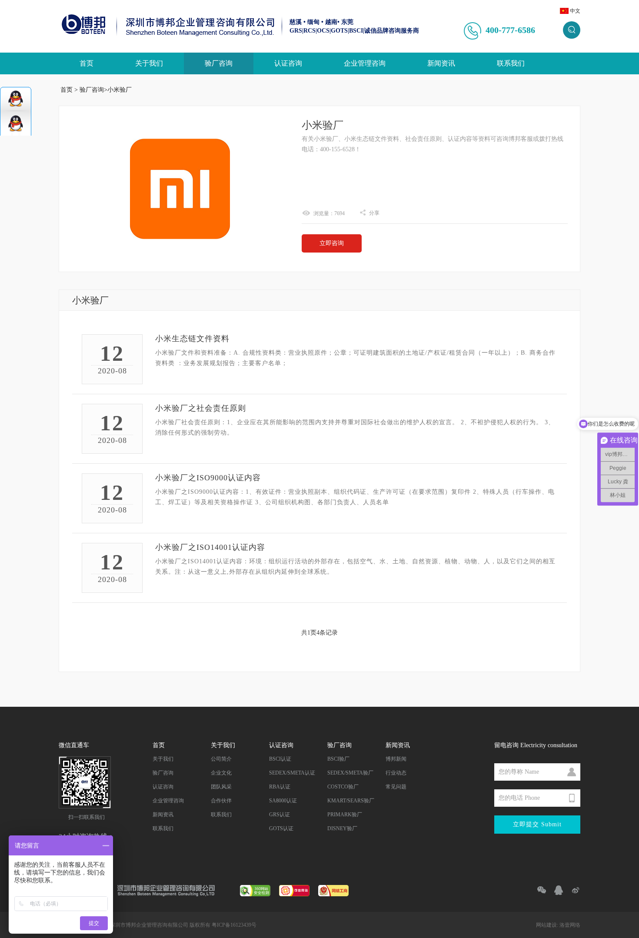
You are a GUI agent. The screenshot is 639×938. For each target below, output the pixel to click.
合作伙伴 (221, 801)
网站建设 (546, 925)
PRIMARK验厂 (344, 815)
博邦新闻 (396, 759)
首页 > (69, 89)
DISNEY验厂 (342, 828)
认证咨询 (288, 63)
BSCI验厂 (338, 759)
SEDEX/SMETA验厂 (350, 773)
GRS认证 (279, 815)
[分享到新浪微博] (571, 890)
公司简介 (221, 759)
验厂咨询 (219, 63)
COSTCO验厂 (343, 787)
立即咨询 (332, 243)
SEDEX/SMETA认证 (292, 773)
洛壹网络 (569, 925)
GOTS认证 (281, 828)
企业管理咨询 (365, 63)
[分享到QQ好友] (554, 890)
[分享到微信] (537, 890)
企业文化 (221, 773)
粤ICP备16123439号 (234, 925)
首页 (86, 63)
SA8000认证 (283, 801)
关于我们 (149, 63)
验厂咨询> (93, 89)
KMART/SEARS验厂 (350, 801)
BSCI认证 (280, 759)
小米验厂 (119, 89)
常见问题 (396, 787)
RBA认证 (279, 787)
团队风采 (221, 787)
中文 (575, 11)
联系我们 (511, 63)
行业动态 (396, 773)
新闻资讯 (441, 63)
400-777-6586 (510, 30)
